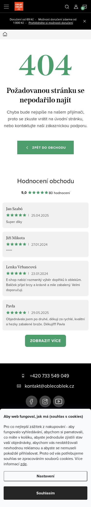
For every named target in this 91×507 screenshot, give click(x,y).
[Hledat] (67, 6)
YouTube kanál (59, 401)
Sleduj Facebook (31, 401)
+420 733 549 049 (49, 375)
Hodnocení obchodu (45, 180)
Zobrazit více (45, 340)
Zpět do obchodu (49, 147)
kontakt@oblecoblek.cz (49, 385)
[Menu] (6, 6)
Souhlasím (45, 493)
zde (23, 463)
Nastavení (45, 476)
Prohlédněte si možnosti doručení (51, 23)
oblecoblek (45, 401)
